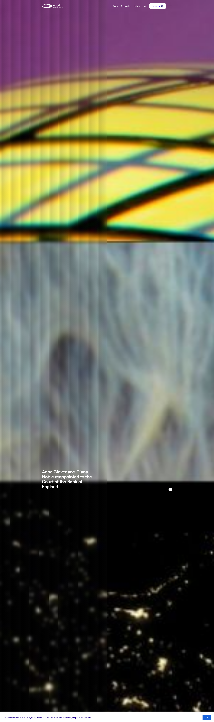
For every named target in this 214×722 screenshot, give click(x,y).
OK (207, 718)
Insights (137, 6)
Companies (126, 6)
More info (87, 718)
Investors (156, 6)
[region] (107, 717)
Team (115, 6)
